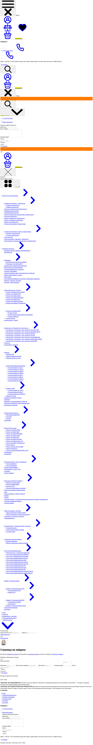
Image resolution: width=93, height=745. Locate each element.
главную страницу (57, 654)
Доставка (5, 700)
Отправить (2, 144)
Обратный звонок (7, 122)
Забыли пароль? (5, 634)
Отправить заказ (3, 671)
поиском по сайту (33, 654)
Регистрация (4, 638)
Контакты (5, 614)
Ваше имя (3, 665)
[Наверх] (7, 629)
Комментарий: (4, 137)
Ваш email (41, 665)
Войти (2, 636)
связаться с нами (12, 654)
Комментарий (59, 665)
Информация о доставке (9, 616)
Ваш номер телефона (22, 665)
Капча (2, 139)
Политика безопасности (9, 618)
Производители (6, 699)
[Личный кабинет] (7, 80)
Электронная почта (6, 632)
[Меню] (8, 4)
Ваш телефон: (4, 129)
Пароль (24, 632)
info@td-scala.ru (7, 620)
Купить (2, 659)
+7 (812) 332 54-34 (7, 50)
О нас (3, 612)
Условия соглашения (8, 697)
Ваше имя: (3, 127)
